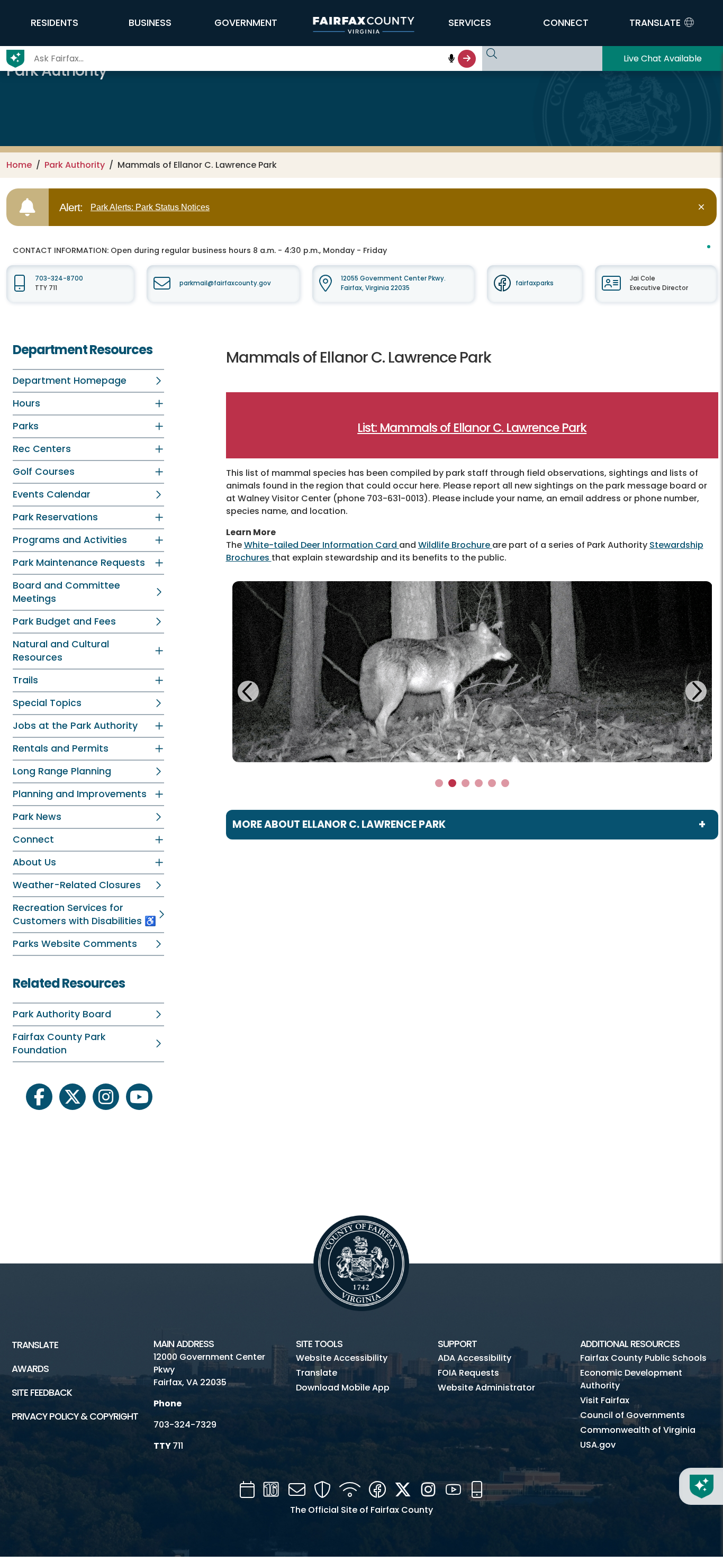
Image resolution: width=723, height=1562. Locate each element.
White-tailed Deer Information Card (321, 545)
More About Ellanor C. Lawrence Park (339, 824)
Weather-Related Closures (77, 885)
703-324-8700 (59, 278)
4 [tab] (479, 783)
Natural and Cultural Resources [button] (61, 651)
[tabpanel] (472, 671)
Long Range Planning (62, 771)
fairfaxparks (535, 283)
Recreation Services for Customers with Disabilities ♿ (84, 914)
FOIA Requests (468, 1373)
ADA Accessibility (474, 1358)
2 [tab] (452, 783)
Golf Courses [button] (44, 471)
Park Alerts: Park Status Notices (150, 207)
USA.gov (598, 1445)
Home (19, 165)
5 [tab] (491, 783)
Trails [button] (25, 680)
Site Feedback (42, 1392)
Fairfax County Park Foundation (59, 1044)
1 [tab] (439, 783)
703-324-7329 (184, 1425)
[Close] (703, 207)
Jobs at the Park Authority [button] (75, 725)
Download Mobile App (343, 1388)
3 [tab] (465, 783)
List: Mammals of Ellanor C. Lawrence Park (471, 427)
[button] (54, 23)
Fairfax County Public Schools (643, 1358)
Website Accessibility (341, 1358)
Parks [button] (26, 426)
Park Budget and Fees (64, 621)
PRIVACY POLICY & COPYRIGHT (75, 1416)
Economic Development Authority (631, 1379)
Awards (30, 1368)
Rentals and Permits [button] (61, 748)
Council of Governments (632, 1415)
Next (696, 690)
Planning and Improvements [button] (80, 794)
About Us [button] (34, 862)
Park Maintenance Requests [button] (79, 562)
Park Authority (74, 165)
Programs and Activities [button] (70, 540)
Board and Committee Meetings (66, 592)
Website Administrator (486, 1388)
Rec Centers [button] (42, 449)
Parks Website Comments (75, 943)
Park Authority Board (62, 1014)
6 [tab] (505, 783)
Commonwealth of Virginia (637, 1430)
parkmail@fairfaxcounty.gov (225, 283)
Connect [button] (33, 839)
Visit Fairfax (604, 1400)
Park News (37, 816)
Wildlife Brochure (455, 545)
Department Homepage (69, 380)
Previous (248, 693)
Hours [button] (26, 403)
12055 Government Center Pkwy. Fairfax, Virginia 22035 (393, 283)
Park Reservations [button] (55, 517)
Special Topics (47, 703)
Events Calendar (52, 494)
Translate (35, 1345)
